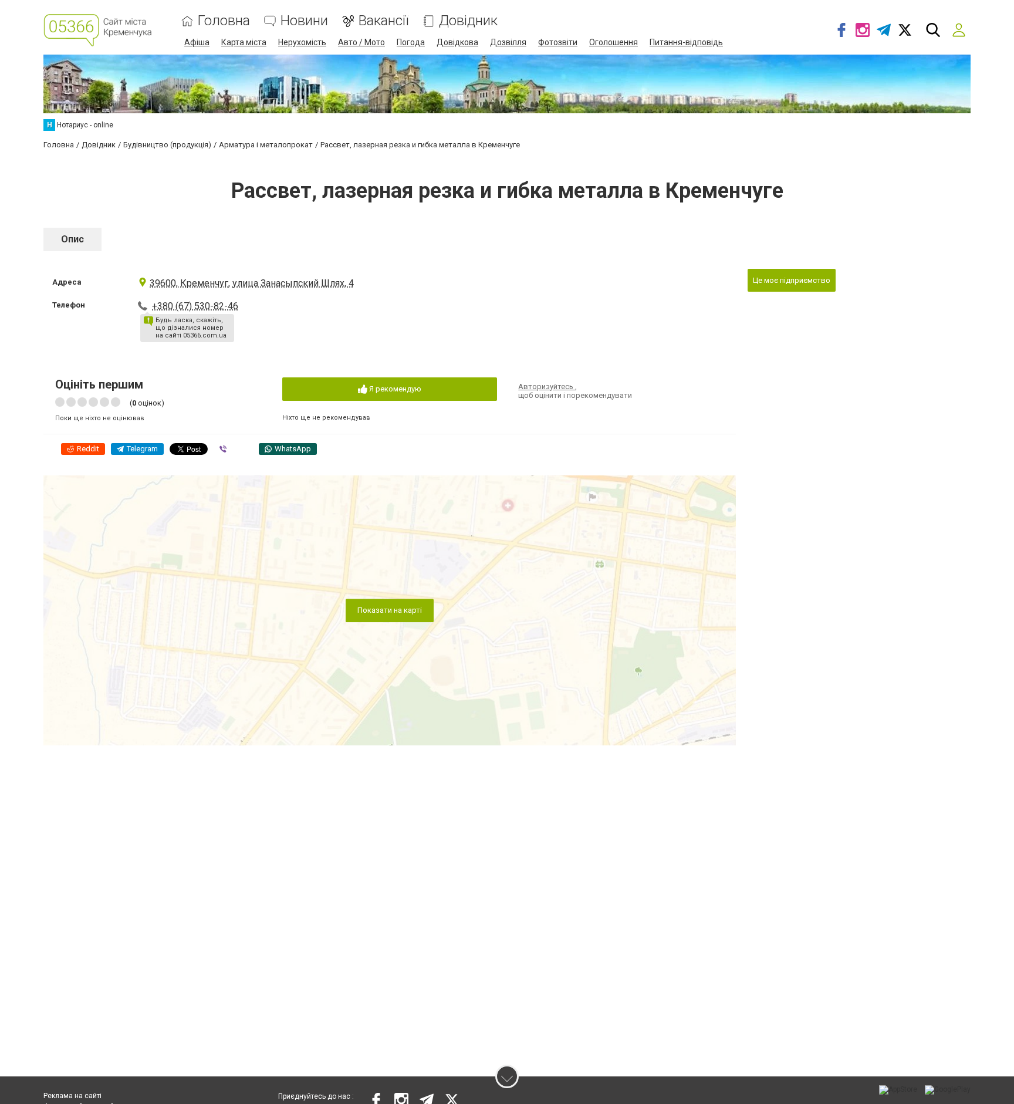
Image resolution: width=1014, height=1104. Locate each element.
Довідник (468, 21)
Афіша (196, 42)
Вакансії (383, 21)
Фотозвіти (557, 42)
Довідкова (457, 42)
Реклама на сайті (72, 1096)
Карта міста (243, 42)
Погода (411, 42)
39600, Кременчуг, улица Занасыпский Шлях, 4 (252, 283)
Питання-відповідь (686, 42)
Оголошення (613, 42)
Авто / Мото (361, 42)
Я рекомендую (394, 388)
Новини (304, 21)
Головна (224, 21)
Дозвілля (508, 42)
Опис (72, 239)
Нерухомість (302, 42)
